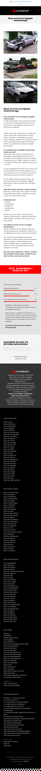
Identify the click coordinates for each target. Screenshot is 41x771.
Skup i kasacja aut (9, 667)
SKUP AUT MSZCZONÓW (12, 685)
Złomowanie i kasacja (11, 741)
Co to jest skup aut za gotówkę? (14, 704)
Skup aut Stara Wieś (10, 617)
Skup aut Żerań (9, 548)
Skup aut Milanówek (10, 590)
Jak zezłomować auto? (11, 727)
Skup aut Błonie (9, 565)
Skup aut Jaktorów (10, 573)
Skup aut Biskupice (10, 563)
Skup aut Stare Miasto (11, 515)
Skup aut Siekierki (9, 505)
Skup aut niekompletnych (12, 652)
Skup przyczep (9, 669)
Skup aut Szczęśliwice (11, 519)
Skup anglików (8, 640)
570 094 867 (27, 2)
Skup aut (6, 743)
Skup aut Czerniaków (10, 436)
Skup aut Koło (8, 453)
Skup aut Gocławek (10, 443)
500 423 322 (21, 359)
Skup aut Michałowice (11, 586)
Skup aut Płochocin (10, 602)
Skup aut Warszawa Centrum (13, 532)
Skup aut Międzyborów (11, 588)
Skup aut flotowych (10, 650)
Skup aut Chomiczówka (11, 432)
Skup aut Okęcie (9, 470)
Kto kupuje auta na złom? (12, 735)
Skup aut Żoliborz (9, 551)
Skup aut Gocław (9, 440)
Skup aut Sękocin (9, 613)
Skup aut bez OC (9, 642)
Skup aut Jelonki (9, 447)
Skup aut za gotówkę (10, 662)
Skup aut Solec (8, 511)
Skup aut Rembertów (10, 499)
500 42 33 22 (15, 2)
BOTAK (26, 761)
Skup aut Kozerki (9, 584)
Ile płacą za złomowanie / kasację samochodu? (19, 718)
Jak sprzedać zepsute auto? (13, 721)
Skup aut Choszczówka (11, 434)
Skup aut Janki (8, 575)
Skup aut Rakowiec (10, 496)
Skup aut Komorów (10, 579)
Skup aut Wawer (9, 534)
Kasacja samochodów (11, 638)
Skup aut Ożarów (9, 598)
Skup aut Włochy (9, 542)
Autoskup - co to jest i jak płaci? (14, 698)
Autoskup (7, 633)
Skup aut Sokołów (9, 615)
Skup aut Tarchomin (10, 523)
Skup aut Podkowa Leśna (12, 604)
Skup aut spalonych (10, 660)
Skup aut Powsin (9, 476)
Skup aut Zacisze (9, 546)
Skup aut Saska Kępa (10, 503)
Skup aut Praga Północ (11, 492)
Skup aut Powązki (9, 472)
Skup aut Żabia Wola (10, 619)
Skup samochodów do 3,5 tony (14, 671)
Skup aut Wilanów (9, 540)
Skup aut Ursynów (10, 530)
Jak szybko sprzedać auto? (13, 723)
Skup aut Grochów (10, 445)
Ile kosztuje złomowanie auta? (13, 716)
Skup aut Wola (8, 544)
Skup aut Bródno (9, 430)
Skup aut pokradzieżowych (12, 654)
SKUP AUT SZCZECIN (10, 683)
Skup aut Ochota (9, 468)
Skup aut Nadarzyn (10, 594)
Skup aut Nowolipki (10, 465)
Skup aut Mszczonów (10, 592)
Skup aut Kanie (8, 577)
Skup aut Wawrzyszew (11, 536)
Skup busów (8, 665)
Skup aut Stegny (9, 517)
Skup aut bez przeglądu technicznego (16, 644)
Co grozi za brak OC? (11, 700)
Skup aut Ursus (9, 528)
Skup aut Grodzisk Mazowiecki (14, 571)
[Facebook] (19, 4)
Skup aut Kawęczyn (10, 451)
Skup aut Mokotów (10, 461)
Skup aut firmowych (10, 648)
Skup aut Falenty (9, 569)
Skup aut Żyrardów (10, 621)
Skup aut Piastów (9, 600)
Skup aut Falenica (9, 438)
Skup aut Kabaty (9, 449)
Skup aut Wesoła (9, 538)
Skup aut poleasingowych (12, 656)
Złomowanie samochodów (12, 677)
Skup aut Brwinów (9, 567)
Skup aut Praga (9, 478)
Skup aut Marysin (9, 457)
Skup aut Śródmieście (11, 521)
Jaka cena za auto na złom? (13, 729)
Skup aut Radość (9, 494)
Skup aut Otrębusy (10, 596)
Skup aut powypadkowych (12, 658)
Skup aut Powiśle (9, 474)
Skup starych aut (9, 673)
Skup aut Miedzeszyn (11, 459)
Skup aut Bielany (9, 428)
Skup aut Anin (8, 422)
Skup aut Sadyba (9, 501)
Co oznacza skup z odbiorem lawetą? (16, 702)
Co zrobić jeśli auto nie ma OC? (14, 706)
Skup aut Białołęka (10, 426)
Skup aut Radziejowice (11, 609)
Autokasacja (7, 635)
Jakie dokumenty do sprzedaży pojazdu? (17, 731)
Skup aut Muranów (10, 463)
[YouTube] (22, 4)
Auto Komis (7, 746)
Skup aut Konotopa (10, 582)
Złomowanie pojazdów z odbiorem (15, 675)
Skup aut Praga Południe (12, 480)
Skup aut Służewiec (10, 509)
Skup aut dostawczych (11, 646)
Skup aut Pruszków (10, 607)
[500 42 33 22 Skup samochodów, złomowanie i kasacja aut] (20, 10)
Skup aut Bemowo (10, 424)
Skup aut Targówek (10, 526)
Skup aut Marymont (10, 455)
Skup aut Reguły (9, 611)
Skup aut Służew (9, 507)
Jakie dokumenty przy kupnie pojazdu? (16, 733)
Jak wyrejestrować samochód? (14, 725)
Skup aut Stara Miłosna (11, 513)
